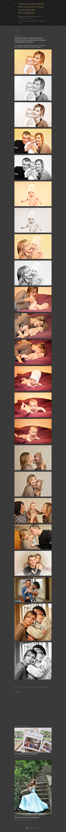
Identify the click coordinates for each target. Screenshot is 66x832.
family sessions (45, 686)
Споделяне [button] (16, 685)
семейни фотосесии (27, 686)
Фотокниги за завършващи (26, 754)
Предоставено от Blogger (34, 827)
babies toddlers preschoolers (37, 686)
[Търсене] (51, 3)
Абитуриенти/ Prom (37, 21)
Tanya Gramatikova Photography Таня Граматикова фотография (31, 8)
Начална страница (24, 21)
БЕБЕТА (20, 686)
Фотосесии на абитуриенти (26, 818)
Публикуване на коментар (25, 756)
